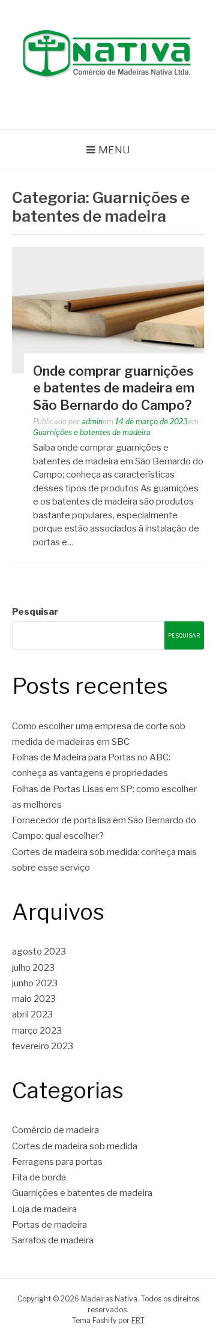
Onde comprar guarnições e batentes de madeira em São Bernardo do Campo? (113, 388)
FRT (138, 1320)
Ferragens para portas (57, 1161)
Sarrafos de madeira (53, 1240)
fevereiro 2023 (42, 1046)
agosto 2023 (39, 951)
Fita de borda (39, 1177)
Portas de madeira (49, 1224)
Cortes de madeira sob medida (74, 1146)
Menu (114, 150)
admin (92, 421)
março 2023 (37, 1030)
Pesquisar (35, 611)
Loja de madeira (44, 1209)
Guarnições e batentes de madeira (92, 432)
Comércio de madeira (55, 1130)
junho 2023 (35, 983)
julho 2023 (33, 967)
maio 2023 (34, 998)
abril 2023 (32, 1014)
